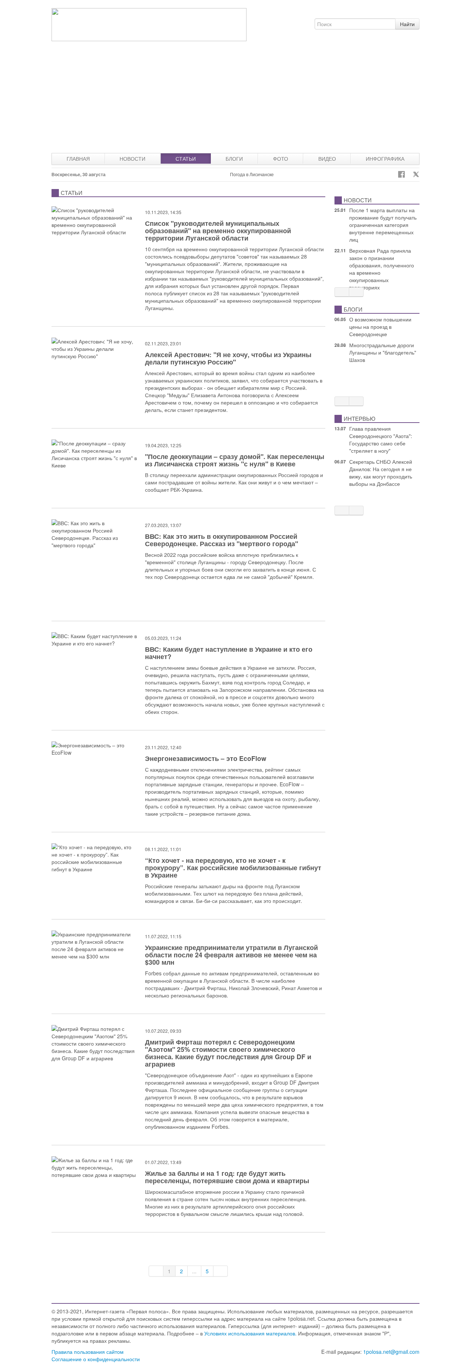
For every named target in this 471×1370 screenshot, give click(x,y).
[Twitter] (416, 174)
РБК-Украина (186, 489)
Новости (132, 158)
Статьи (186, 158)
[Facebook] (401, 174)
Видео (327, 158)
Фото (280, 158)
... (194, 1271)
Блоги (234, 158)
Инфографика (385, 158)
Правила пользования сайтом (88, 1351)
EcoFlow (290, 784)
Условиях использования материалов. (250, 1333)
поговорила (256, 395)
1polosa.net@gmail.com (391, 1351)
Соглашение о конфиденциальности (96, 1359)
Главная (78, 158)
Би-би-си (206, 900)
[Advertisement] (235, 97)
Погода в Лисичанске (252, 174)
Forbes (153, 973)
